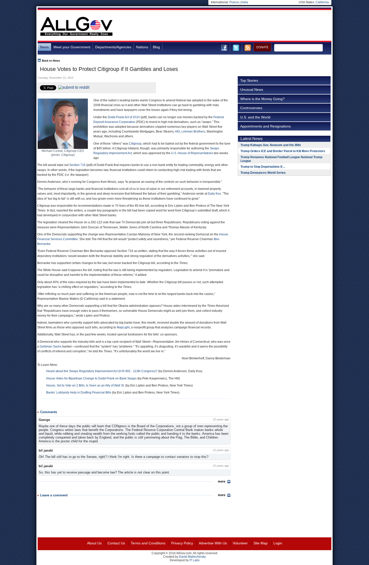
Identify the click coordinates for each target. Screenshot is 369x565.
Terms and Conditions (148, 543)
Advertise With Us (213, 543)
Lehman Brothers (193, 131)
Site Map (261, 543)
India (244, 2)
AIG (177, 131)
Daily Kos (214, 193)
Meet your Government (71, 47)
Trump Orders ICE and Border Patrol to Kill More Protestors (282, 151)
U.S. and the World (255, 117)
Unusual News (251, 90)
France (234, 2)
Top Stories (249, 80)
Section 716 (77, 165)
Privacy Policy (182, 543)
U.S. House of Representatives (192, 153)
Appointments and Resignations (265, 126)
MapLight (123, 327)
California (322, 2)
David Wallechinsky (192, 556)
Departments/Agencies (113, 47)
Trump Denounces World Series (263, 173)
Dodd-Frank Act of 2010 (124, 117)
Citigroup (135, 143)
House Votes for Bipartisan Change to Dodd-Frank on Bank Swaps (91, 378)
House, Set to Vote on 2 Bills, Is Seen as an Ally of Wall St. (85, 385)
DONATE (262, 47)
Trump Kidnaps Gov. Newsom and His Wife (270, 145)
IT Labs (195, 560)
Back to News (51, 60)
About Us (94, 543)
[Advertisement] (240, 26)
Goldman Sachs (51, 346)
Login (277, 543)
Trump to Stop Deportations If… (262, 166)
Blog (156, 47)
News (44, 47)
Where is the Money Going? (262, 99)
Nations (142, 47)
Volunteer (240, 543)
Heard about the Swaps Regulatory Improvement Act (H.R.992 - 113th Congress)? (101, 371)
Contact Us (116, 543)
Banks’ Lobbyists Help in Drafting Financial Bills (78, 392)
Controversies (251, 108)
